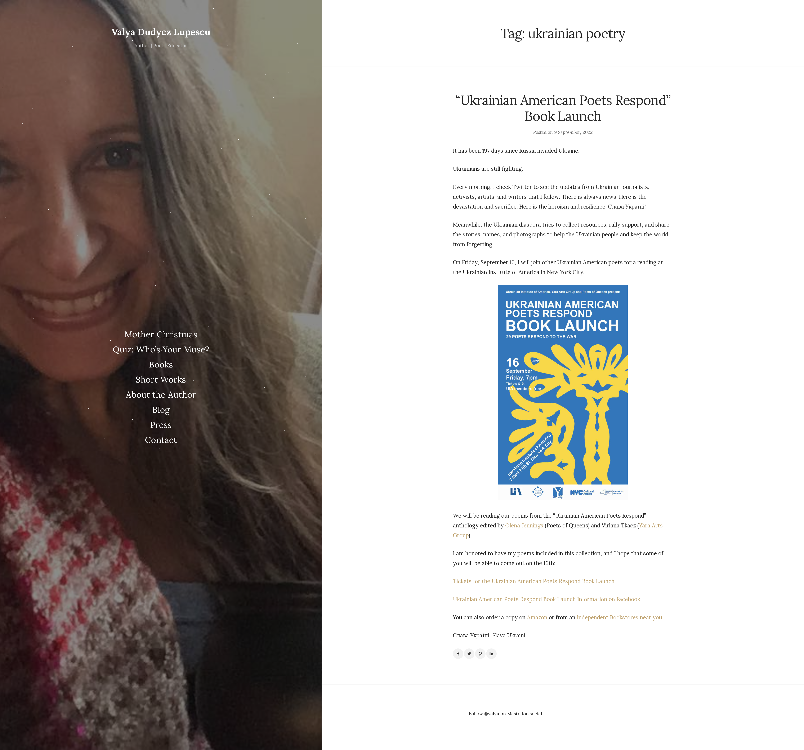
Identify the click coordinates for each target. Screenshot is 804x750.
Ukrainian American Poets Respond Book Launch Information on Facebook (546, 599)
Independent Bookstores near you (619, 617)
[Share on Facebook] (458, 653)
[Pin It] (480, 653)
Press (161, 424)
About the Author (161, 394)
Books (161, 364)
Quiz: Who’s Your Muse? (161, 349)
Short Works (161, 379)
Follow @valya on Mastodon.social (505, 713)
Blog (161, 409)
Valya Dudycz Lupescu (160, 32)
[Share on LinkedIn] (491, 653)
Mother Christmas (160, 334)
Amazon (537, 617)
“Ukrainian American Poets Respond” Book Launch (562, 107)
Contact (161, 439)
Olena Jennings (524, 525)
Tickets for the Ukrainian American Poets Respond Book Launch (534, 581)
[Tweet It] (469, 653)
